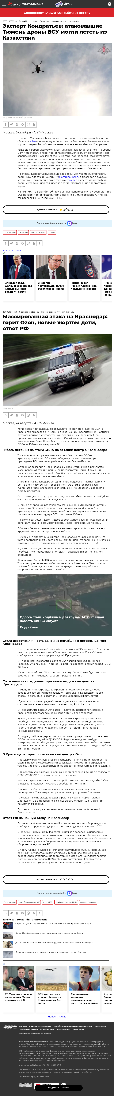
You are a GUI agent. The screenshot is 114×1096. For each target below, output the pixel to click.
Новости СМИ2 (12, 250)
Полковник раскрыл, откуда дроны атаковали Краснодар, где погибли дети (50, 952)
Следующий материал (58, 1088)
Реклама (23, 1026)
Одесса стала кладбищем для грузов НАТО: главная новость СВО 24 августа (62, 619)
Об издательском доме (40, 1026)
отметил (72, 180)
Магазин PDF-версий (28, 1030)
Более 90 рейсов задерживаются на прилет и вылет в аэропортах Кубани (49, 933)
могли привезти (69, 177)
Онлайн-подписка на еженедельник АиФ (73, 1026)
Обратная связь (47, 1030)
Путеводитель (64, 1030)
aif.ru (33, 141)
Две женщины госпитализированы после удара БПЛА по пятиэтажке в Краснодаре (54, 942)
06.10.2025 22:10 (10, 21)
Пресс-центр (100, 1026)
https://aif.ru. (86, 1072)
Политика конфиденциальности (34, 1077)
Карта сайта (78, 1030)
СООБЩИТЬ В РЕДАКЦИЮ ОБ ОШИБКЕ (35, 1033)
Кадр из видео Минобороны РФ (17, 117)
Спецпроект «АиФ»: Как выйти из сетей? (57, 13)
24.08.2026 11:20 (10, 312)
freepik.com (8, 408)
